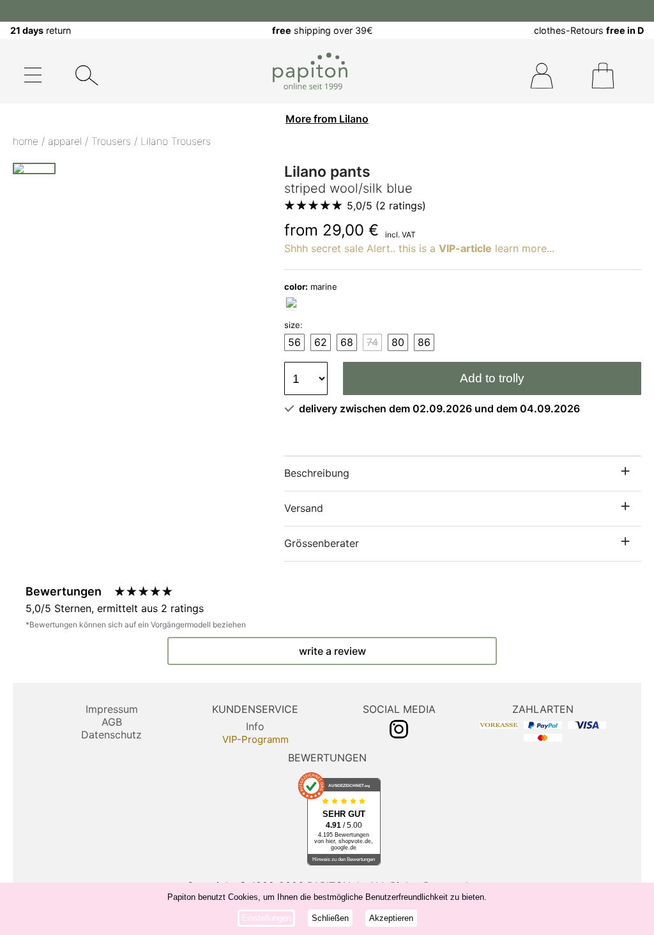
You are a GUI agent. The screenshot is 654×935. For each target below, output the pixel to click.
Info (255, 726)
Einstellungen (266, 918)
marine (310, 286)
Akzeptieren (391, 918)
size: (293, 325)
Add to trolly (492, 378)
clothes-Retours (589, 30)
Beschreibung (316, 473)
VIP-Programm (255, 739)
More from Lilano (327, 118)
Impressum (112, 709)
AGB (112, 721)
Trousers (111, 141)
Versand (303, 508)
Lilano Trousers (176, 141)
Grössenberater (321, 543)
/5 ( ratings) (386, 205)
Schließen (330, 918)
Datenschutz (111, 734)
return (40, 30)
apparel (65, 141)
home (25, 141)
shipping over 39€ (322, 30)
